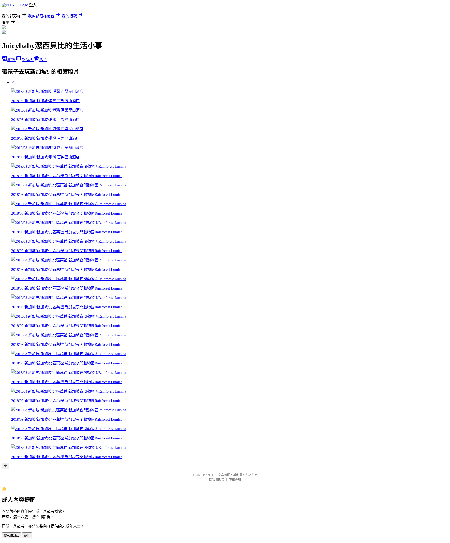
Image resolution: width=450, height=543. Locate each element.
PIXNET (208, 475)
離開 (27, 535)
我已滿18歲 (11, 535)
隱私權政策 (216, 479)
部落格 (28, 60)
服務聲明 (235, 479)
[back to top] (5, 466)
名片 (43, 60)
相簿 (12, 60)
